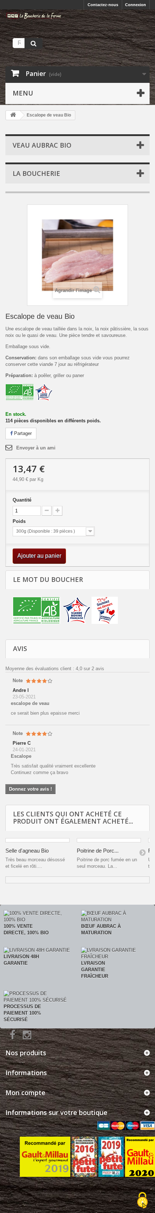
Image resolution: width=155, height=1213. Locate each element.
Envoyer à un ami (36, 448)
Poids (20, 521)
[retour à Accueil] (13, 115)
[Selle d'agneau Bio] (37, 840)
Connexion (135, 5)
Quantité (22, 500)
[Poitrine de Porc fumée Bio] (109, 840)
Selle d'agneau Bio (27, 851)
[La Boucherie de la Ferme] (33, 15)
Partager (22, 433)
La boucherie (36, 173)
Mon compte (25, 1092)
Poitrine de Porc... (98, 851)
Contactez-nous (103, 5)
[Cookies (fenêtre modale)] (142, 1200)
